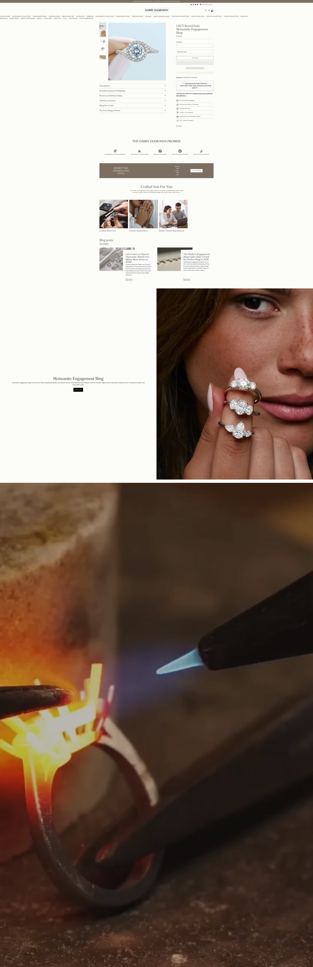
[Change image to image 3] (102, 41)
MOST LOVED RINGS (28, 18)
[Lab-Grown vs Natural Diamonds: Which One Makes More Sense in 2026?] (117, 265)
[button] (195, 63)
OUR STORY (48, 18)
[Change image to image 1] (102, 26)
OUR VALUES (73, 18)
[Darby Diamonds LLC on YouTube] (197, 4)
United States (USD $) (207, 4)
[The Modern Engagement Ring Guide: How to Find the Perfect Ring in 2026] (174, 265)
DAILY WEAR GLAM (197, 16)
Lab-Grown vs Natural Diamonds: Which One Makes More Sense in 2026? (137, 258)
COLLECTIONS (5, 16)
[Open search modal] (205, 10)
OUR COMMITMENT (86, 18)
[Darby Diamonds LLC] (156, 10)
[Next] (101, 10)
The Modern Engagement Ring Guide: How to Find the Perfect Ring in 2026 (196, 257)
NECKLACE (4, 18)
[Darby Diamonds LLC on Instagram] (193, 4)
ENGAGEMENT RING (40, 16)
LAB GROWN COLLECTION (105, 16)
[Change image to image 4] (102, 48)
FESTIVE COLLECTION (214, 16)
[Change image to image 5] (102, 56)
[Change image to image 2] (102, 33)
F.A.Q (65, 18)
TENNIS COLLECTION (231, 16)
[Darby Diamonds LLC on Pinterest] (195, 4)
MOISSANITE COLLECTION (21, 16)
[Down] (102, 79)
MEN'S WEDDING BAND (162, 16)
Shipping (179, 77)
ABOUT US (57, 18)
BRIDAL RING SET (68, 16)
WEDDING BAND (54, 16)
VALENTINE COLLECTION (180, 16)
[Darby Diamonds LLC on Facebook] (191, 4)
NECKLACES (80, 16)
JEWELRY (148, 16)
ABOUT (39, 18)
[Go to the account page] (209, 10)
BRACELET (244, 16)
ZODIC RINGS (14, 18)
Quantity (179, 42)
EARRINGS (90, 16)
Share (180, 126)
